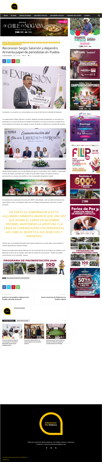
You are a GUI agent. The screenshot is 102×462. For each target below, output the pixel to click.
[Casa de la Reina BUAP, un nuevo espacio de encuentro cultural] (34, 331)
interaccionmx (8, 55)
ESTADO (9, 278)
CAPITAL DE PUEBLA (25, 15)
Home (3, 40)
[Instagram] (51, 448)
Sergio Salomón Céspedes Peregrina (12, 44)
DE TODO (13, 15)
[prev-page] (63, 321)
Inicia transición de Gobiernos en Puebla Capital (53, 298)
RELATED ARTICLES (9, 320)
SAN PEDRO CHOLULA (40, 15)
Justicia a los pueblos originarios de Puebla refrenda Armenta (15, 298)
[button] (99, 15)
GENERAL (14, 278)
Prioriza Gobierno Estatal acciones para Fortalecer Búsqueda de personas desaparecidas (10, 342)
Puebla (8, 40)
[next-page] (65, 321)
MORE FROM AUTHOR (22, 320)
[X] (9, 61)
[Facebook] (4, 61)
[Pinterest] (13, 61)
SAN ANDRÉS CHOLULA (57, 15)
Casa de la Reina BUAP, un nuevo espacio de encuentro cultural (32, 341)
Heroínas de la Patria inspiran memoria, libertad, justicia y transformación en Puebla (55, 341)
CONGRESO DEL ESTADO (74, 15)
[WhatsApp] (18, 61)
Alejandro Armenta (16, 40)
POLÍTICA (45, 42)
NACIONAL (38, 42)
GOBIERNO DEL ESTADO (54, 42)
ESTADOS (87, 15)
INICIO (6, 15)
